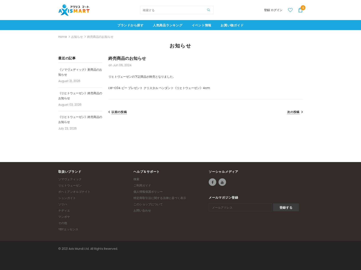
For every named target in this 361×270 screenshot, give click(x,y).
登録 (267, 10)
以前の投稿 (119, 112)
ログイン (276, 10)
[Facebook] (212, 182)
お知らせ (77, 37)
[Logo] (74, 10)
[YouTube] (222, 182)
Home (62, 37)
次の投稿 (293, 112)
